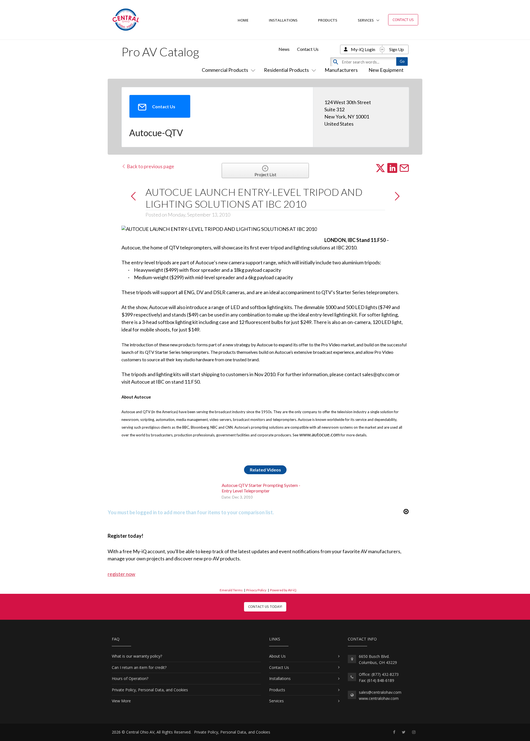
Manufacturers (341, 70)
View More (121, 700)
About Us (277, 656)
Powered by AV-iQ (283, 590)
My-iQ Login (363, 49)
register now (121, 574)
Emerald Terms (231, 590)
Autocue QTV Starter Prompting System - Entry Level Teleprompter (261, 487)
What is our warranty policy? (137, 656)
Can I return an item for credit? (139, 667)
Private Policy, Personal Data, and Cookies (150, 689)
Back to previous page (150, 166)
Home (243, 20)
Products (327, 20)
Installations (283, 20)
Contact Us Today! (265, 606)
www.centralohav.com (379, 698)
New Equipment (386, 70)
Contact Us (403, 19)
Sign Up (396, 49)
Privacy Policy (256, 590)
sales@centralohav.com (380, 692)
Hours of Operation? (130, 678)
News (284, 49)
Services (366, 20)
